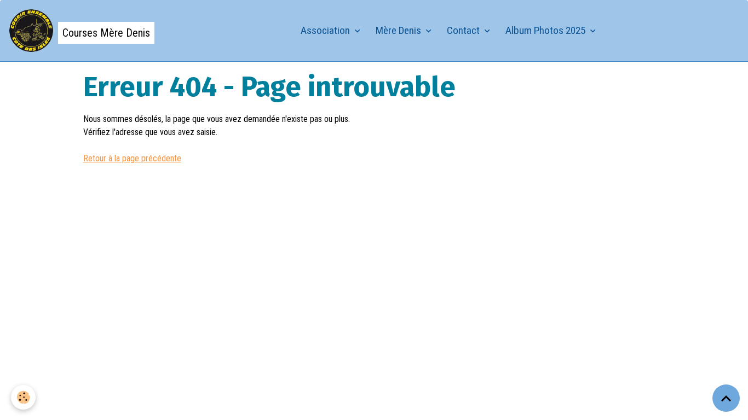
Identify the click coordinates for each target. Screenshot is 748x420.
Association (326, 30)
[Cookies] (23, 397)
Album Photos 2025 (546, 30)
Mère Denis (399, 30)
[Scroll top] (726, 398)
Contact (464, 30)
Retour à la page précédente (132, 158)
